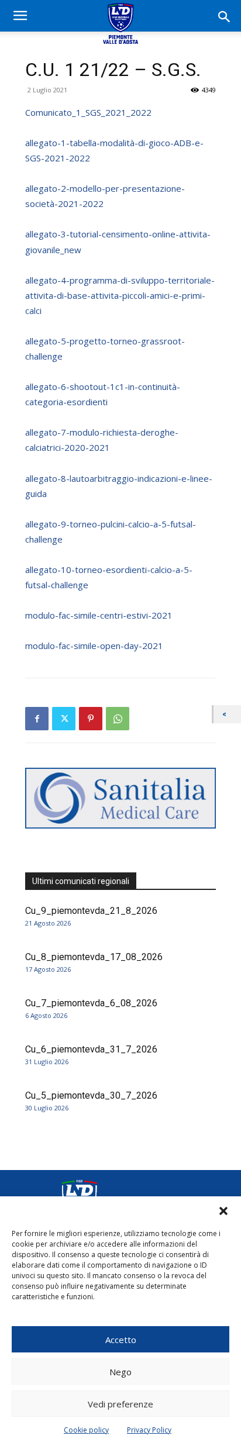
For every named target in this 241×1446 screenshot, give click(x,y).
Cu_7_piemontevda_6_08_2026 (91, 1003)
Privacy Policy (149, 1430)
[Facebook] (37, 718)
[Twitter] (63, 718)
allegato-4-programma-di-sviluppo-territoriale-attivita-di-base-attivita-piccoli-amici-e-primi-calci (120, 295)
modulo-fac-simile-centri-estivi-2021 (99, 615)
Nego (120, 1372)
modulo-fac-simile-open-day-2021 (94, 645)
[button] (223, 1211)
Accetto (120, 1339)
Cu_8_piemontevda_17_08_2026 (94, 956)
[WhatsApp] (117, 718)
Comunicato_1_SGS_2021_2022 (88, 112)
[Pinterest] (90, 718)
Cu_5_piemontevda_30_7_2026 (91, 1095)
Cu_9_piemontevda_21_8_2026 (91, 910)
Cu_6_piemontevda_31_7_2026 (91, 1049)
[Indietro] (227, 714)
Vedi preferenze (120, 1404)
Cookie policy (86, 1430)
